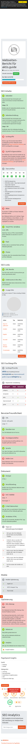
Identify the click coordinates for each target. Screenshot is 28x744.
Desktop (5, 664)
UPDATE (16, 73)
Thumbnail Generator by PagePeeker (10, 743)
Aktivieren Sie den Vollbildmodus (14, 690)
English (5, 334)
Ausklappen (22, 203)
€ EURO (5, 329)
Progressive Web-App (8, 678)
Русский (5, 339)
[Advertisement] (14, 24)
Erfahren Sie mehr (4, 7)
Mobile (4, 666)
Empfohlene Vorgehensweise (10, 675)
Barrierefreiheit (6, 673)
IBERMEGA (5, 740)
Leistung (5, 671)
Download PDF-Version (9, 82)
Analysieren (5, 685)
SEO (4, 676)
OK (22, 2)
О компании (6, 350)
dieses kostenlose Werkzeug (16, 144)
